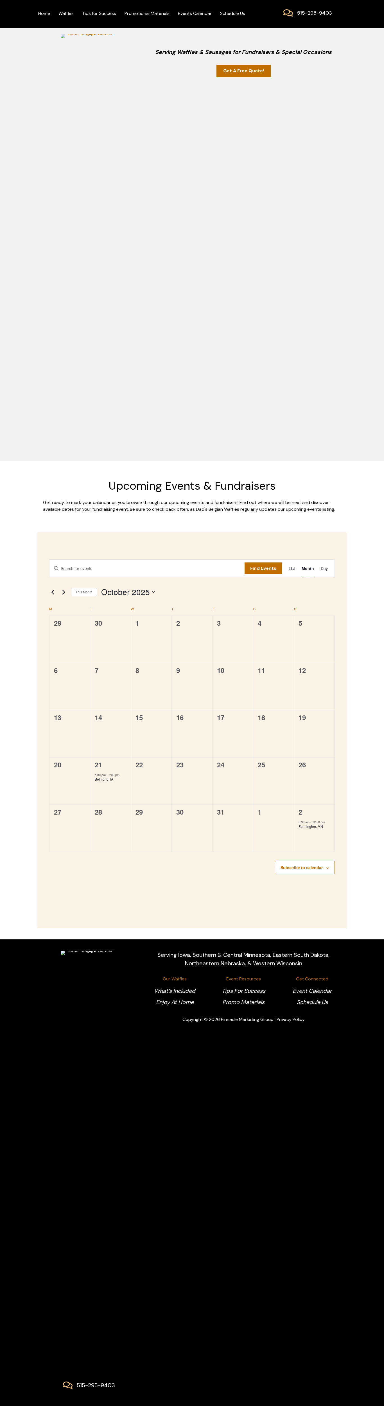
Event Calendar (312, 990)
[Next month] (63, 592)
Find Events (263, 568)
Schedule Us (312, 1002)
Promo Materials (243, 1002)
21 (98, 764)
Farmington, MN (311, 826)
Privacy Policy (291, 1019)
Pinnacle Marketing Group (247, 1019)
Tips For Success (243, 990)
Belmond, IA (104, 779)
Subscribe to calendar (302, 867)
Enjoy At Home (175, 1002)
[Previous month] (52, 592)
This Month (84, 591)
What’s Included (174, 990)
